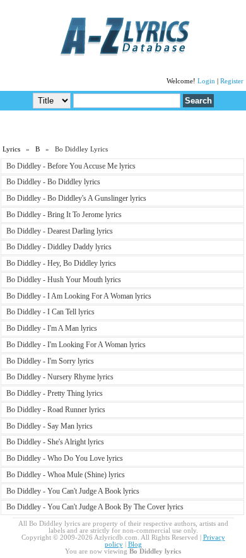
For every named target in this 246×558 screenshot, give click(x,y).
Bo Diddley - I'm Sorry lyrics (50, 361)
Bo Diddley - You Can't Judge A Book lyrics (72, 491)
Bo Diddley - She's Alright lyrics (55, 441)
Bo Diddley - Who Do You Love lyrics (64, 458)
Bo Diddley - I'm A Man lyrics (51, 328)
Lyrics (11, 149)
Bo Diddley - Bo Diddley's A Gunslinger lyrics (76, 198)
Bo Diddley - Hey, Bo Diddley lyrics (61, 263)
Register (231, 81)
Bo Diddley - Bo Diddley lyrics (53, 181)
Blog (135, 544)
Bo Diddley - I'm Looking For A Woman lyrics (76, 344)
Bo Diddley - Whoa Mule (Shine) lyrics (65, 474)
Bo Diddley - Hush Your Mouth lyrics (63, 279)
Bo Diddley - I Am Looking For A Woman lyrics (78, 296)
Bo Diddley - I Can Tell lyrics (50, 311)
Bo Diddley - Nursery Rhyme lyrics (60, 376)
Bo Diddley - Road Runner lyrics (55, 409)
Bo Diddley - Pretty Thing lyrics (54, 393)
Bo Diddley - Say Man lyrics (49, 426)
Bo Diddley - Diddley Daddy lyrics (59, 246)
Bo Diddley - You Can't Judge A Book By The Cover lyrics (95, 506)
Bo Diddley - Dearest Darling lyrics (59, 231)
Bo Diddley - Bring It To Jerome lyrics (64, 214)
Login (206, 81)
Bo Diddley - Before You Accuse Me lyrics (71, 166)
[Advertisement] (123, 127)
